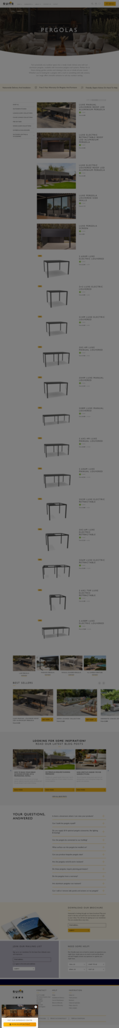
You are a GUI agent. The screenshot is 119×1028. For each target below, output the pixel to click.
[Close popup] (35, 1007)
